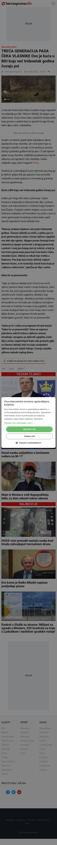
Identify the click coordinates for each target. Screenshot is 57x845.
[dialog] (28, 422)
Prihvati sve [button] (29, 429)
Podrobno (38, 419)
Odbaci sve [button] (29, 436)
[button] (28, 423)
